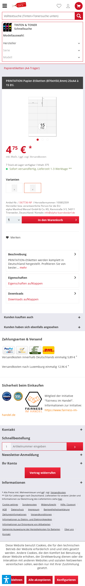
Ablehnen (15, 580)
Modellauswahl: (13, 35)
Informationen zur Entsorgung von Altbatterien (26, 524)
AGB (4, 509)
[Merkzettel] (61, 6)
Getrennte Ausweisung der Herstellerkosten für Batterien (31, 529)
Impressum (33, 509)
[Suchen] (79, 16)
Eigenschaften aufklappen (25, 283)
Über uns (69, 529)
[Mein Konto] (69, 6)
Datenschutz (17, 509)
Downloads (15, 293)
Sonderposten (29, 504)
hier (60, 498)
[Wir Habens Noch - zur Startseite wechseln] (20, 9)
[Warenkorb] (79, 6)
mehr (23, 267)
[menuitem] (5, 6)
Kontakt (6, 534)
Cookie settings (10, 504)
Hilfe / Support (68, 504)
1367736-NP (25, 202)
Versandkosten (58, 492)
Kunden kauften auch (18, 317)
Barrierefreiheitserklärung (57, 509)
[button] (6, 579)
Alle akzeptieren (39, 580)
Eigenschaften (17, 278)
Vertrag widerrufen (43, 473)
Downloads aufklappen (23, 299)
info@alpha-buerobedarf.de (59, 212)
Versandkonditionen (41, 514)
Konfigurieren (66, 580)
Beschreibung (17, 254)
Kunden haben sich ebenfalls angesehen (31, 327)
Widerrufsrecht (48, 504)
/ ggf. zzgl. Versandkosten (32, 156)
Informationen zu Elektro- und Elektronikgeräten (27, 519)
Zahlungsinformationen (14, 514)
